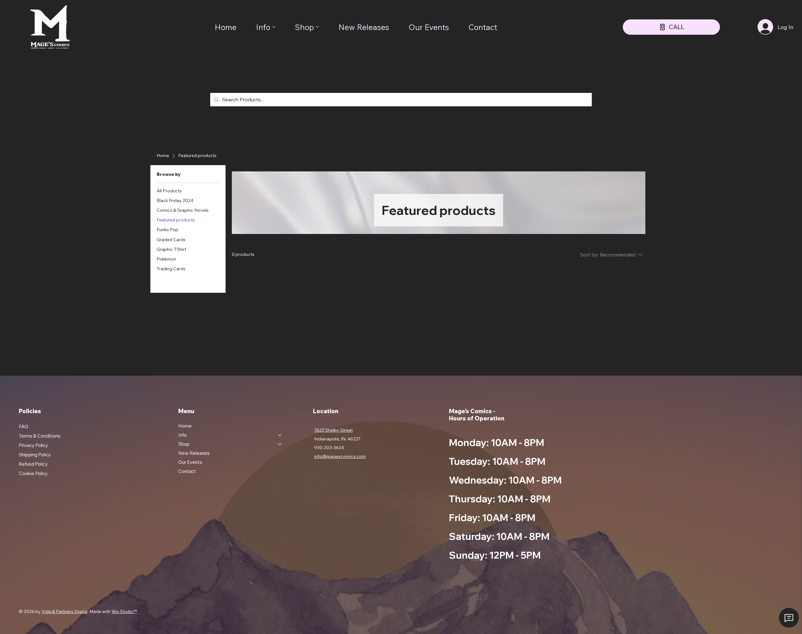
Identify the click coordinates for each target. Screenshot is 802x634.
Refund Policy (33, 464)
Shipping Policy (35, 455)
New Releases (194, 453)
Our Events (190, 462)
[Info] (280, 434)
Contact (187, 471)
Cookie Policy (33, 473)
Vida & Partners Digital (64, 611)
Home (185, 426)
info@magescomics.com (340, 456)
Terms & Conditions (39, 436)
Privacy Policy (33, 445)
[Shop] (280, 444)
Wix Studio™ (124, 611)
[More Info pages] (273, 26)
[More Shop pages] (317, 26)
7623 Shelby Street (333, 430)
